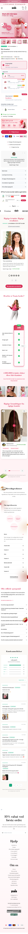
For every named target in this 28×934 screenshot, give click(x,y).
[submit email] (25, 832)
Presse (14, 847)
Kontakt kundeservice (6, 600)
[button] (9, 275)
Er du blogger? (14, 855)
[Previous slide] (5, 470)
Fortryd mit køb (14, 859)
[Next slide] (15, 280)
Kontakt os (14, 845)
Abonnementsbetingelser (14, 877)
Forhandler (14, 857)
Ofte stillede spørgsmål (14, 849)
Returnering (14, 871)
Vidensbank (14, 883)
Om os (14, 869)
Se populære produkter (14, 286)
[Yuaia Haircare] (14, 8)
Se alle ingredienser (14, 576)
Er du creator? (14, 851)
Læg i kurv (23, 195)
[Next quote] (25, 153)
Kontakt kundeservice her (14, 903)
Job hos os (14, 881)
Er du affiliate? (14, 853)
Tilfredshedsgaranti (14, 879)
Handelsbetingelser (14, 873)
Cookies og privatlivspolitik (14, 875)
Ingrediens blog (14, 885)
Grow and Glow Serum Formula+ (12, 199)
